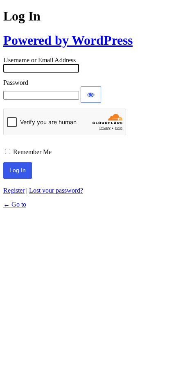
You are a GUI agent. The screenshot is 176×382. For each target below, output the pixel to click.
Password (15, 82)
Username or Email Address (39, 60)
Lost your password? (56, 190)
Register (14, 190)
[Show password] (91, 94)
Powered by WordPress (68, 40)
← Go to (14, 204)
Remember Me (32, 151)
